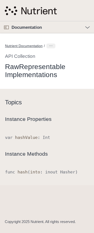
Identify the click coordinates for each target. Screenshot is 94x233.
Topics (13, 102)
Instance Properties (28, 119)
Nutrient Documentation (24, 46)
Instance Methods (26, 154)
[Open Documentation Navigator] (6, 27)
